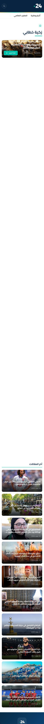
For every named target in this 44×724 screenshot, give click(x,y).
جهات (8, 15)
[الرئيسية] (40, 25)
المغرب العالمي (20, 15)
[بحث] (4, 6)
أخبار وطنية (35, 15)
